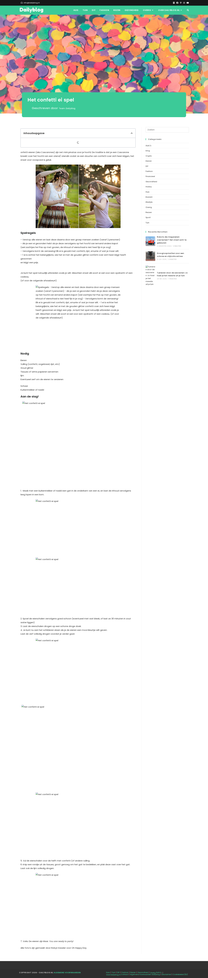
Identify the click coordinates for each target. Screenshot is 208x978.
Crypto (149, 156)
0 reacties (177, 246)
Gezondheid (151, 181)
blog (148, 150)
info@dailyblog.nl (32, 2)
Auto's (148, 145)
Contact (124, 974)
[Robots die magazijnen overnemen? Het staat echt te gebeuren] (150, 241)
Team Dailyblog (67, 108)
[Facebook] (177, 2)
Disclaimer (166, 974)
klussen (149, 197)
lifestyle (149, 202)
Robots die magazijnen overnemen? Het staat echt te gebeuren (171, 240)
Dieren (149, 161)
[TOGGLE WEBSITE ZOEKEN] (188, 10)
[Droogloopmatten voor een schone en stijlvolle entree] (150, 256)
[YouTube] (187, 2)
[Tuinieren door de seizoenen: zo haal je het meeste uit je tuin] (150, 275)
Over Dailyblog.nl (113, 974)
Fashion (149, 171)
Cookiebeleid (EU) (180, 974)
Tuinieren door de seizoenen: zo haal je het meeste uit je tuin (172, 274)
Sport (148, 217)
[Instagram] (184, 2)
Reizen (149, 212)
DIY (147, 166)
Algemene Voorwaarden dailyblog (145, 974)
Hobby (149, 186)
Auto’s (158, 972)
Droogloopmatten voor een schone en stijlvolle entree (170, 255)
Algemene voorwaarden (67, 972)
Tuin (147, 222)
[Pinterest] (180, 2)
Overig (149, 207)
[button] (132, 133)
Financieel (150, 176)
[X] (173, 2)
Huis (147, 192)
